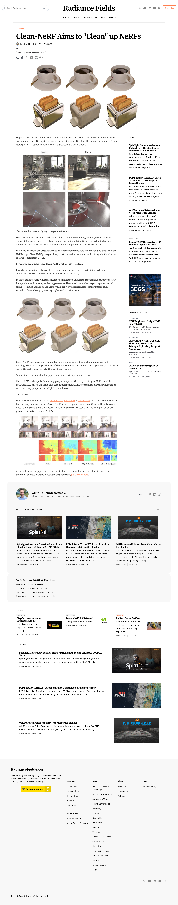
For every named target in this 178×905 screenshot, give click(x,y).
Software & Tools (100, 799)
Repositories (98, 846)
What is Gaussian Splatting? (30, 584)
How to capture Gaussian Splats (31, 588)
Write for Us (98, 822)
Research (20, 29)
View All (156, 510)
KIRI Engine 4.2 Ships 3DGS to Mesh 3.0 (144, 322)
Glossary (96, 827)
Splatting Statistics (101, 803)
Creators (96, 860)
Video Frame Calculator (78, 823)
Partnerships (73, 791)
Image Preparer (99, 865)
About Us (122, 786)
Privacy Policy (149, 786)
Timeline (96, 832)
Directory (96, 808)
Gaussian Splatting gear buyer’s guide (35, 596)
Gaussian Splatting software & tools (34, 592)
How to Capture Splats (102, 794)
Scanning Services (100, 850)
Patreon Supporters (101, 855)
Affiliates (71, 800)
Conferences (98, 841)
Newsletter (97, 818)
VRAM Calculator (75, 818)
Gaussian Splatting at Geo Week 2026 (144, 367)
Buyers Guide (73, 796)
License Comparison (101, 836)
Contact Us (123, 791)
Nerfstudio (69, 400)
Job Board (87, 17)
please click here (79, 474)
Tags (94, 869)
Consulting (72, 786)
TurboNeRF (84, 400)
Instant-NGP (56, 400)
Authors (121, 796)
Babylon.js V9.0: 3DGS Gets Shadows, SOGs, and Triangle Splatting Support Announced (144, 345)
